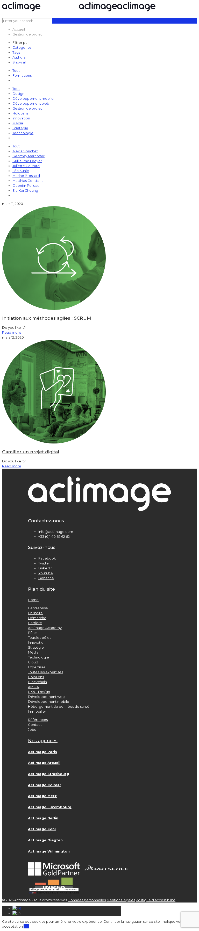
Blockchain (37, 682)
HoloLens (20, 113)
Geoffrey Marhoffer (28, 156)
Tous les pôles (39, 637)
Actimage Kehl (42, 829)
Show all (19, 62)
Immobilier (37, 711)
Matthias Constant (27, 180)
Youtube (45, 573)
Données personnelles (87, 900)
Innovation (21, 118)
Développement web (30, 103)
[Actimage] (78, 10)
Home (33, 600)
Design (18, 93)
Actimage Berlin (43, 818)
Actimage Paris (42, 752)
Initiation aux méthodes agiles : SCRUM (46, 318)
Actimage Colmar (44, 785)
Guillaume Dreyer (27, 161)
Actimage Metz (42, 796)
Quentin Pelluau (25, 185)
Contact (35, 724)
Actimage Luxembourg (50, 807)
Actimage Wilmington (49, 851)
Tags (16, 52)
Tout (16, 70)
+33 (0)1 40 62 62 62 (54, 536)
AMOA (33, 687)
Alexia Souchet (25, 151)
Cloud (33, 662)
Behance (46, 578)
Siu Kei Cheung (25, 190)
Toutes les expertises (45, 672)
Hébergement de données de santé (58, 706)
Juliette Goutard (26, 166)
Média (17, 123)
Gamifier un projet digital (30, 451)
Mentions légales (120, 900)
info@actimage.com (55, 531)
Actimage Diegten (45, 840)
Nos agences (43, 740)
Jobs (32, 729)
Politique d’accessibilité (155, 900)
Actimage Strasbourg (48, 774)
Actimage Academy (45, 628)
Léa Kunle (20, 171)
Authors (18, 57)
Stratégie (20, 128)
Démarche (37, 618)
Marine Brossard (26, 176)
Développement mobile (33, 98)
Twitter (44, 563)
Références (38, 720)
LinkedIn (45, 568)
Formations (22, 75)
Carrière (35, 623)
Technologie (22, 133)
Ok (26, 926)
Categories (21, 47)
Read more (11, 332)
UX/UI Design (39, 692)
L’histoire (35, 613)
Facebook (47, 558)
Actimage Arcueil (44, 763)
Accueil (18, 29)
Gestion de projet (27, 34)
